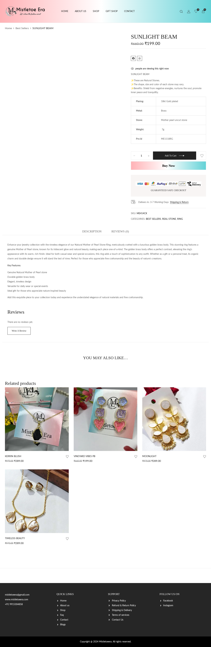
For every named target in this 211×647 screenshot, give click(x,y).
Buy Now (168, 165)
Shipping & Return (179, 202)
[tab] (92, 232)
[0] (196, 12)
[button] (203, 11)
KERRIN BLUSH (13, 456)
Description (92, 231)
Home (8, 28)
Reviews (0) (120, 231)
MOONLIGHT (149, 456)
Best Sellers (22, 28)
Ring (180, 219)
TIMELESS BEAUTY (15, 538)
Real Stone (169, 219)
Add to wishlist (202, 155)
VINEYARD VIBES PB (84, 456)
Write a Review (19, 331)
